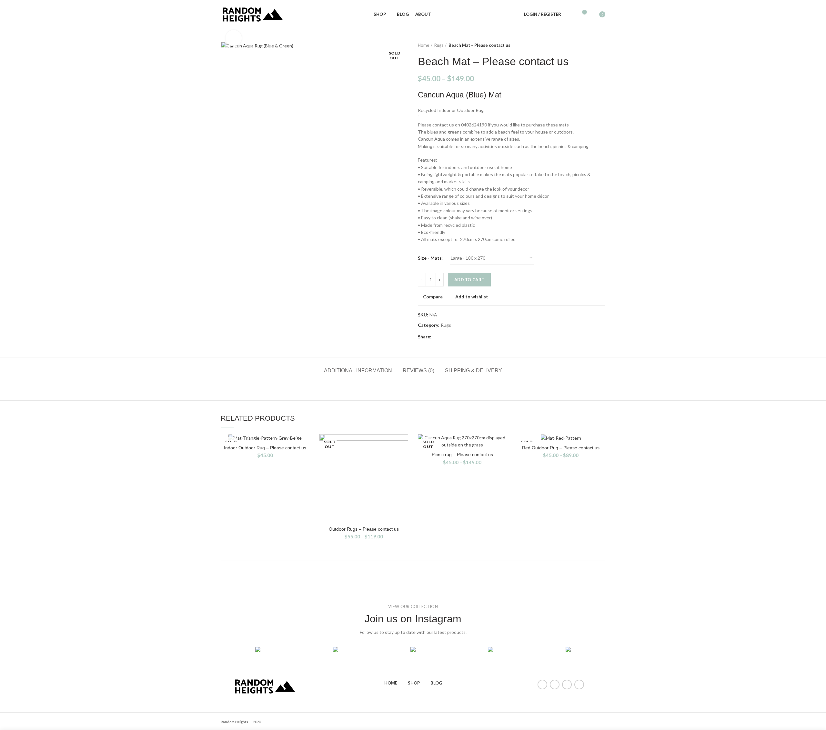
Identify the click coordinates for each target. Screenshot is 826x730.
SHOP (414, 682)
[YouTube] (567, 684)
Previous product (589, 45)
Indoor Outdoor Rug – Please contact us (265, 447)
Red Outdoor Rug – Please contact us (560, 447)
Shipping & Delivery (473, 370)
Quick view (403, 459)
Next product (602, 45)
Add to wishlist (471, 297)
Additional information (358, 370)
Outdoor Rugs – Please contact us (364, 529)
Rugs (438, 45)
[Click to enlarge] (234, 38)
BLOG (436, 682)
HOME (390, 682)
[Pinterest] (454, 337)
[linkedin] (462, 337)
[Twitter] (446, 337)
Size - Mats (430, 258)
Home (423, 45)
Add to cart (469, 279)
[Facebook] (438, 337)
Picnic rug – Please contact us (462, 454)
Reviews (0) (418, 370)
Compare (433, 297)
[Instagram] (554, 684)
